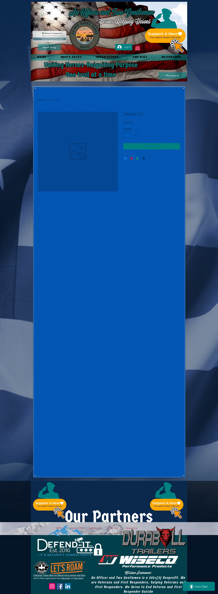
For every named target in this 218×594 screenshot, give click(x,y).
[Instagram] (52, 586)
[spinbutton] (131, 135)
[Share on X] (144, 158)
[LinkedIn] (68, 586)
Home (41, 100)
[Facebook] (60, 586)
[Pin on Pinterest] (131, 158)
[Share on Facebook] (125, 158)
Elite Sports (65, 578)
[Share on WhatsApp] (137, 158)
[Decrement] (126, 135)
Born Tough (78, 578)
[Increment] (136, 135)
